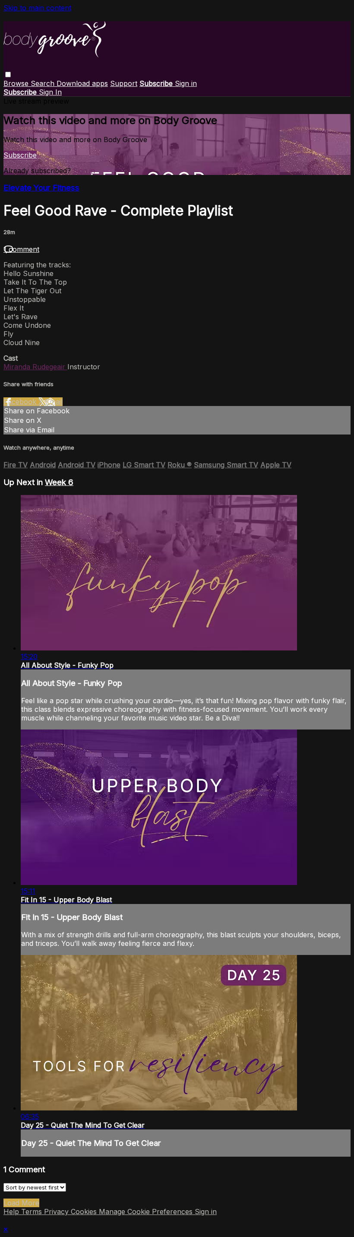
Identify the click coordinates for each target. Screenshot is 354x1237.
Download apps (82, 83)
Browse (17, 83)
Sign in (186, 83)
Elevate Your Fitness (41, 188)
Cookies (85, 1211)
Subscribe (20, 155)
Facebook (20, 401)
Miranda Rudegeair (35, 366)
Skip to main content (37, 7)
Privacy (57, 1211)
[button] (8, 74)
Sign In (50, 92)
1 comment (21, 249)
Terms (32, 1211)
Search (44, 83)
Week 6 (59, 482)
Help (12, 1211)
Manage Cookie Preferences (147, 1211)
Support (123, 83)
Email (54, 401)
